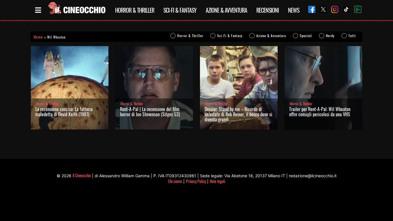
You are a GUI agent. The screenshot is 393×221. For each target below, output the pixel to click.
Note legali (217, 181)
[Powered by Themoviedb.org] (355, 10)
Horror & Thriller (134, 10)
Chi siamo (175, 181)
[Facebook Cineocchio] (309, 10)
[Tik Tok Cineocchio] (344, 10)
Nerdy (330, 35)
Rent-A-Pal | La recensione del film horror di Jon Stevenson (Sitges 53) (150, 112)
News (293, 10)
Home (38, 37)
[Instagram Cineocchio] (332, 10)
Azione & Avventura (226, 10)
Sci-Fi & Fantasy (180, 10)
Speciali (306, 35)
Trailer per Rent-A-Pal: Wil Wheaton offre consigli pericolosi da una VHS (319, 112)
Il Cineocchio (82, 175)
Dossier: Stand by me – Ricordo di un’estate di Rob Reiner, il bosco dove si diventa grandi (238, 114)
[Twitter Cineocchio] (321, 10)
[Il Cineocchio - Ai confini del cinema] (76, 10)
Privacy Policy (196, 181)
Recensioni (267, 10)
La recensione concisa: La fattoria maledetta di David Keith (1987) (64, 112)
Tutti (352, 35)
